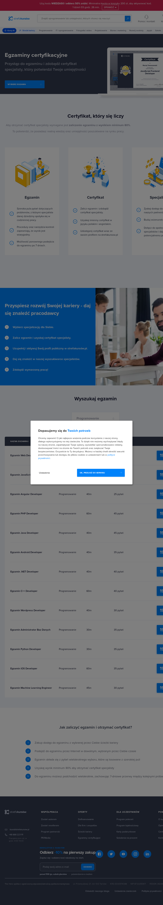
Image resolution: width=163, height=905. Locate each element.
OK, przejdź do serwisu (92, 473)
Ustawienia (44, 472)
